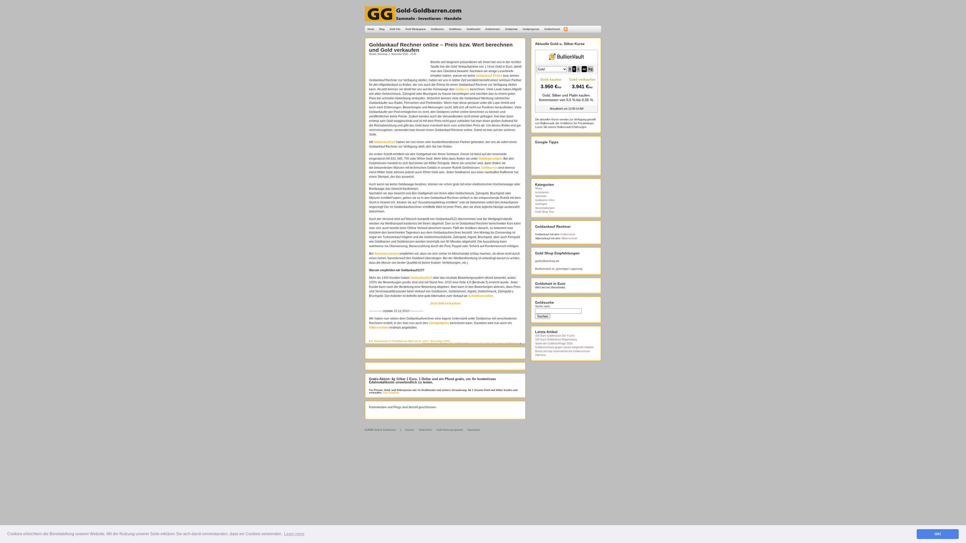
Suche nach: (542, 306)
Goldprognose (531, 29)
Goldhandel (473, 29)
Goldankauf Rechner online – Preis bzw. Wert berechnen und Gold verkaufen (441, 47)
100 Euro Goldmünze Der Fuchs (555, 335)
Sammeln (540, 196)
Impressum (473, 429)
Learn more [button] (294, 534)
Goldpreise (511, 29)
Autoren (409, 429)
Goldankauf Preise (489, 75)
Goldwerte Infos (544, 200)
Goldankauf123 (384, 142)
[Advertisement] (398, 67)
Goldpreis (462, 89)
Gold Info (395, 29)
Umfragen (541, 203)
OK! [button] (938, 534)
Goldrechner (568, 234)
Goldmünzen (492, 29)
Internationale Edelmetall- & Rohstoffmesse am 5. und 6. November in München (470, 343)
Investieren (542, 192)
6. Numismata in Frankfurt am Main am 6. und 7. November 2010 (410, 341)
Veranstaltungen (545, 207)
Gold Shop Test (544, 211)
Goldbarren (437, 29)
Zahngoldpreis (439, 323)
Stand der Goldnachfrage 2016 (554, 343)
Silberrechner (379, 327)
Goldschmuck (552, 29)
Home (371, 29)
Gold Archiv (425, 429)
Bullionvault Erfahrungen (572, 126)
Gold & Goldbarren (385, 429)
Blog (382, 29)
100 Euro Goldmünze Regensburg (556, 339)
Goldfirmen (455, 29)
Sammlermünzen (386, 253)
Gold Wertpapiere (416, 29)
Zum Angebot (390, 392)
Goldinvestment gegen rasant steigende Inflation (564, 347)
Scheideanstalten (480, 296)
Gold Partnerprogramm (449, 429)
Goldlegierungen (490, 158)
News (538, 188)
